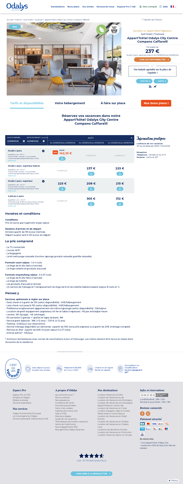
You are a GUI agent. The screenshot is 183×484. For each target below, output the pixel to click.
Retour (174, 480)
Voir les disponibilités (152, 59)
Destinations (58, 6)
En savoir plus (147, 439)
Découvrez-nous (105, 6)
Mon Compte (150, 6)
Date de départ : (36, 137)
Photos (144, 81)
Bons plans (73, 6)
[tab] (26, 103)
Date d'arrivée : (14, 137)
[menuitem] (30, 394)
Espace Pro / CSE (126, 6)
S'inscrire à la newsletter (91, 473)
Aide (164, 6)
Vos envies (88, 6)
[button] (152, 19)
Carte (161, 81)
